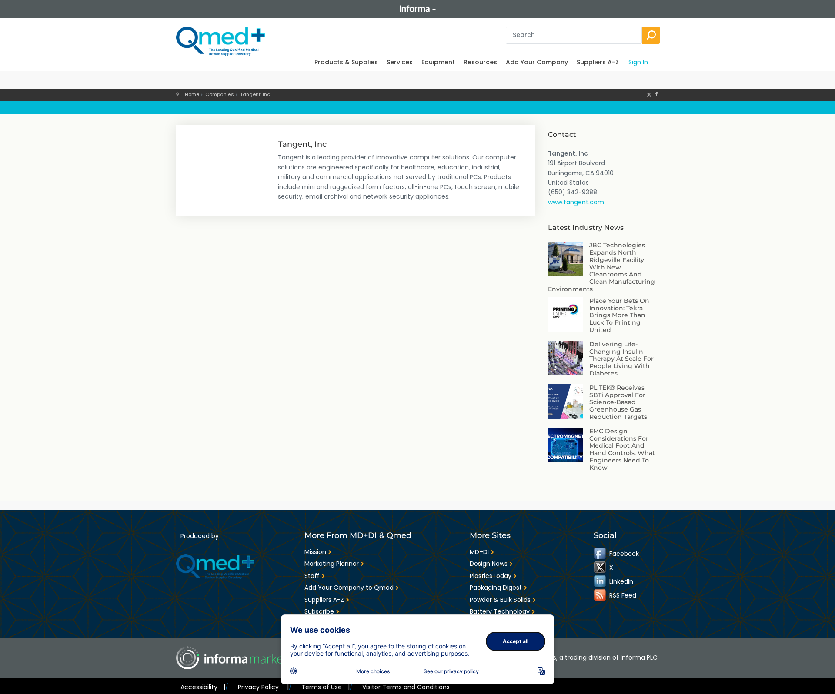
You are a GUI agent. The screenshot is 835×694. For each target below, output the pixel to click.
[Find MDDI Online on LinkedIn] (601, 581)
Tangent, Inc (255, 94)
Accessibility (202, 687)
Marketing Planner (331, 563)
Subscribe (319, 611)
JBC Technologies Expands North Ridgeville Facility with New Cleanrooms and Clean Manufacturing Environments (601, 267)
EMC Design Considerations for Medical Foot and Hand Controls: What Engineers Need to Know (622, 449)
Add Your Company (537, 62)
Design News (489, 563)
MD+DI (479, 552)
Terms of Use (325, 687)
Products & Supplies (346, 62)
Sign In (638, 62)
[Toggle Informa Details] (417, 8)
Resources (480, 62)
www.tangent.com (576, 202)
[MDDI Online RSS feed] (601, 595)
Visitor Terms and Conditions (406, 687)
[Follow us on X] (649, 94)
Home (192, 94)
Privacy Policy (263, 687)
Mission (315, 552)
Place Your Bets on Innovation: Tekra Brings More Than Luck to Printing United (619, 315)
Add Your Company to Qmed (349, 587)
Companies (219, 94)
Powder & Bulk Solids (500, 599)
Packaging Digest (496, 587)
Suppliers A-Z (598, 62)
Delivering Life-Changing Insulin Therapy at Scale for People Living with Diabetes (621, 358)
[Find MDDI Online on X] (601, 567)
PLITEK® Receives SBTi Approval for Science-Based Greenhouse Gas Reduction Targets (618, 402)
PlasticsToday (490, 575)
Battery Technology (500, 611)
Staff (312, 575)
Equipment (438, 62)
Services (400, 62)
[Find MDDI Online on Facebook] (601, 553)
